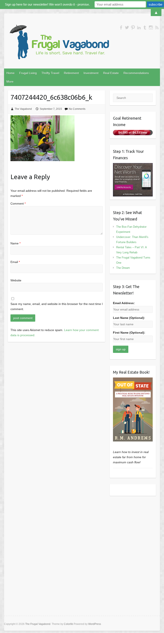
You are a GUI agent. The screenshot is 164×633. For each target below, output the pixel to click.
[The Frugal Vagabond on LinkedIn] (139, 27)
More (9, 81)
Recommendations (136, 73)
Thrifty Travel (50, 73)
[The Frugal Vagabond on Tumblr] (145, 27)
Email (15, 262)
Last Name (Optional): (129, 317)
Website (15, 280)
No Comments (77, 108)
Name (15, 243)
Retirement (71, 73)
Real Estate (111, 73)
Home (10, 73)
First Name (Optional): (129, 332)
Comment (18, 203)
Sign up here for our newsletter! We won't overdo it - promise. (47, 4)
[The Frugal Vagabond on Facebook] (121, 27)
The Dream (123, 267)
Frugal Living (28, 73)
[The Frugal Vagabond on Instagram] (151, 27)
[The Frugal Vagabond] (58, 42)
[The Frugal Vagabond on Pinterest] (133, 27)
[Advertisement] (133, 523)
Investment (90, 73)
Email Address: (124, 303)
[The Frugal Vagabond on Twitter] (127, 27)
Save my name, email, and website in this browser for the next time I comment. (56, 306)
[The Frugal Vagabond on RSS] (157, 27)
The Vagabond (23, 108)
